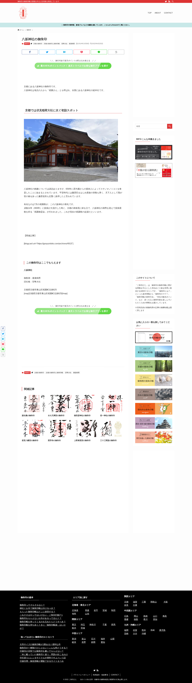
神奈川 (92, 624)
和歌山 (153, 602)
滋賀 (135, 602)
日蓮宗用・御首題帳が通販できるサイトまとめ (42, 661)
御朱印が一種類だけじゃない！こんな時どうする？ (44, 648)
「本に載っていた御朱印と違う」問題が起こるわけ (44, 654)
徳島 (136, 619)
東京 (74, 624)
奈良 (126, 605)
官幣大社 (64, 43)
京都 (126, 602)
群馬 (113, 624)
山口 (155, 616)
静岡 (93, 642)
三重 (144, 602)
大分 (135, 633)
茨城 (83, 628)
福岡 (126, 630)
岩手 (96, 610)
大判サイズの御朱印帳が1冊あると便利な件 (40, 644)
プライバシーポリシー (81, 675)
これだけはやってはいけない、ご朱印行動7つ (41, 615)
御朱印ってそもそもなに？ (32, 605)
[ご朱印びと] (23, 13)
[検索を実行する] (169, 126)
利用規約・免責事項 (100, 675)
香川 (145, 619)
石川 (93, 639)
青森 (87, 610)
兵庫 (135, 605)
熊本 (144, 630)
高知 (155, 619)
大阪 (166, 602)
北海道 (75, 610)
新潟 (74, 639)
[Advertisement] (73, 342)
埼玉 (83, 624)
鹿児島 (162, 630)
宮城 (105, 610)
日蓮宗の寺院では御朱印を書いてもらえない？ (42, 651)
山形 (87, 614)
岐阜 (74, 642)
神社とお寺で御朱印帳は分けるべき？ (37, 608)
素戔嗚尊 (72, 43)
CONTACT (115, 675)
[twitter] (166, 1)
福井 (103, 639)
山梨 (112, 639)
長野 (84, 642)
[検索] (172, 1)
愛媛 (126, 619)
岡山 (136, 616)
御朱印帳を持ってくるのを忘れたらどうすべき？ (43, 622)
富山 (84, 639)
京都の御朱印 (37, 43)
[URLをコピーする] (116, 52)
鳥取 (165, 616)
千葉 (105, 624)
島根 (145, 616)
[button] (30, 52)
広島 (126, 616)
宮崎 (126, 633)
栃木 (74, 628)
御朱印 (27, 43)
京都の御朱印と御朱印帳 (52, 43)
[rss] (169, 1)
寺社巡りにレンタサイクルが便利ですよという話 (43, 658)
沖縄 (144, 633)
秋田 (113, 610)
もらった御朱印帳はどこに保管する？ (37, 612)
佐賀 (135, 630)
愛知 (103, 642)
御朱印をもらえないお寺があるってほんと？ (41, 618)
